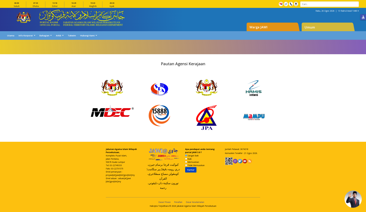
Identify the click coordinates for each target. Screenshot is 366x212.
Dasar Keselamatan (195, 202)
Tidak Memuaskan (196, 165)
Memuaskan (193, 162)
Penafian (178, 202)
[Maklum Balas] (286, 4)
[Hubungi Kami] (291, 4)
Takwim (72, 35)
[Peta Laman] (296, 4)
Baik (189, 158)
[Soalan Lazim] (281, 4)
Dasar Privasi (164, 202)
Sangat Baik (193, 155)
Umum (310, 27)
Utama (10, 35)
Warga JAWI (258, 27)
